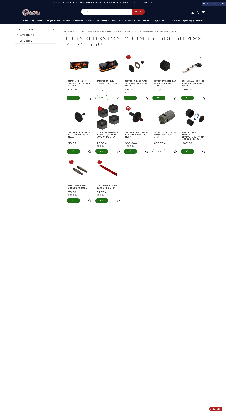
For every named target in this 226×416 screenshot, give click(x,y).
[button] (198, 12)
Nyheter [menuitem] (40, 21)
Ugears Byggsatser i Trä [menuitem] (193, 21)
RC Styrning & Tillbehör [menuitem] (107, 21)
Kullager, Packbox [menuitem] (53, 21)
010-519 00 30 (146, 2)
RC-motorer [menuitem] (90, 21)
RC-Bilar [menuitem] (66, 21)
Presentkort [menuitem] (175, 21)
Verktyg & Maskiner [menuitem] (159, 21)
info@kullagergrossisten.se (119, 2)
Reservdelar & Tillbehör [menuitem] (129, 21)
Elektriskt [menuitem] (145, 21)
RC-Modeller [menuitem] (77, 21)
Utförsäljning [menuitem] (28, 21)
